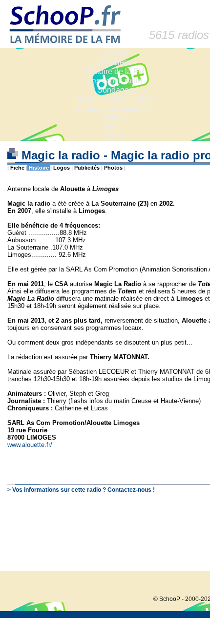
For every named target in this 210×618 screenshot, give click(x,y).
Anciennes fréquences (115, 99)
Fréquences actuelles (115, 108)
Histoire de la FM (115, 71)
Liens (115, 127)
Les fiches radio (114, 81)
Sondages (115, 90)
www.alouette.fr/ (29, 444)
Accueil (115, 53)
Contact (115, 136)
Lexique (115, 118)
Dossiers (115, 62)
